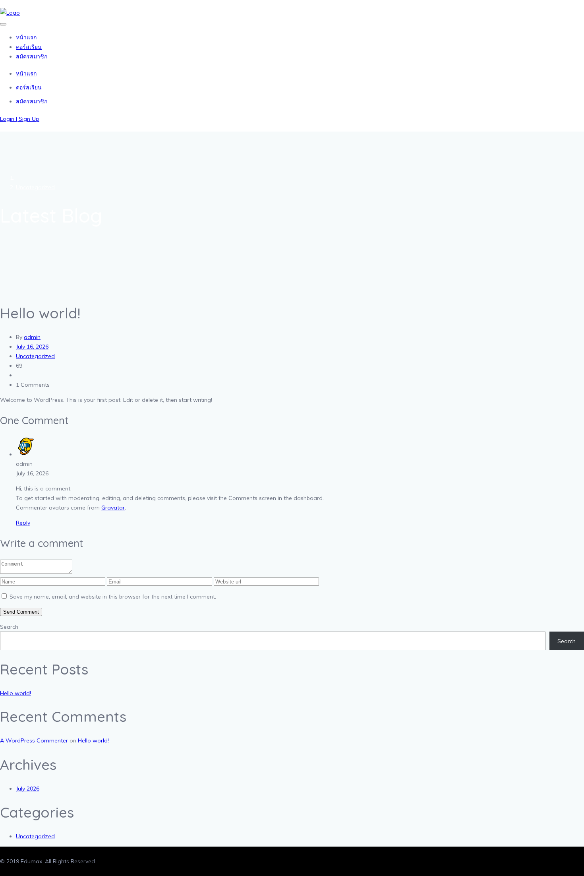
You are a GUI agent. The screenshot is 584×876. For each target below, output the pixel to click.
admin (32, 337)
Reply (23, 522)
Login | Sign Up (19, 118)
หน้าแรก (26, 37)
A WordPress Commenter (34, 740)
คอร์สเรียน (29, 46)
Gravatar (113, 507)
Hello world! (15, 693)
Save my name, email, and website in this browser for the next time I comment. (113, 596)
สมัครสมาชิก (31, 56)
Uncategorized (35, 187)
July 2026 (27, 788)
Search (9, 626)
